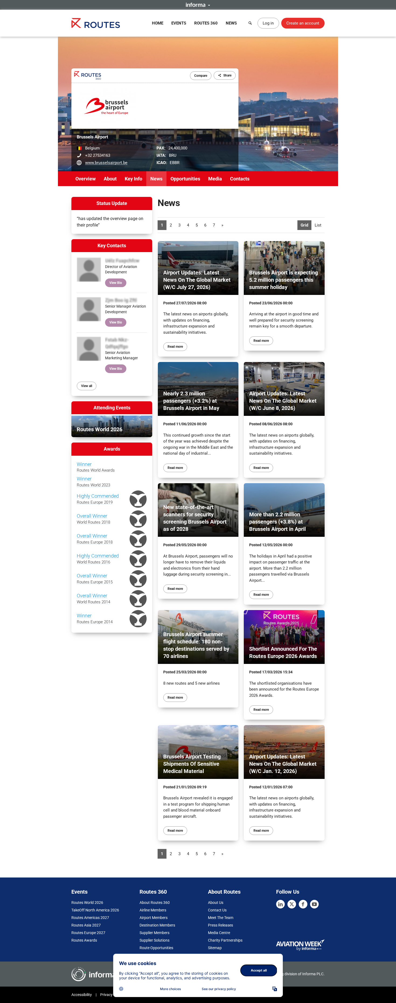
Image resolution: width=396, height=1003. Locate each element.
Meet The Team (220, 917)
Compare (200, 76)
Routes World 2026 (87, 902)
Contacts (239, 179)
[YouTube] (314, 904)
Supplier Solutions (154, 940)
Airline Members (153, 910)
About (110, 179)
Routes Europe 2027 (88, 933)
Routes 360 (206, 23)
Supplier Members (154, 933)
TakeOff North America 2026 (95, 910)
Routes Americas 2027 (90, 917)
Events (178, 23)
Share (227, 75)
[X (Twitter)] (291, 904)
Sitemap (215, 948)
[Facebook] (303, 904)
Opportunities (185, 179)
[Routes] (95, 23)
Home (157, 23)
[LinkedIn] (280, 904)
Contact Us (217, 910)
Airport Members (154, 917)
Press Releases (220, 925)
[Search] (250, 23)
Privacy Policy (111, 994)
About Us (215, 902)
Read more (175, 347)
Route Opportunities (156, 948)
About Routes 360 (155, 902)
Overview (85, 179)
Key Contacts (112, 245)
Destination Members (157, 925)
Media (215, 179)
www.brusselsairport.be (106, 162)
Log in (268, 23)
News (231, 23)
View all (86, 386)
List (318, 225)
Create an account (302, 23)
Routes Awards (84, 940)
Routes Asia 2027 (86, 925)
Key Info (133, 179)
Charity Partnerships (225, 940)
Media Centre (219, 933)
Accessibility (81, 994)
